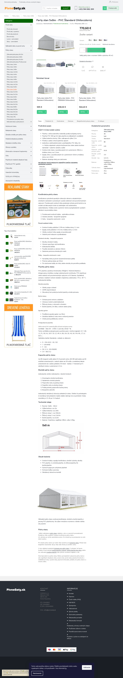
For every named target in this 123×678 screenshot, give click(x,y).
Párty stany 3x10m (12, 72)
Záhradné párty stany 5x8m (109, 130)
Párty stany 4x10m (12, 82)
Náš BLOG (72, 602)
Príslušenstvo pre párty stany (15, 119)
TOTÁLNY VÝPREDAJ (13, 177)
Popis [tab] (40, 121)
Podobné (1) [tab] (49, 121)
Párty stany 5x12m (12, 94)
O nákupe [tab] (101, 121)
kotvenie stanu (74, 543)
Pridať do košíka (95, 50)
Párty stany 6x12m (12, 104)
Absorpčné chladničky (13, 181)
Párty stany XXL (11, 117)
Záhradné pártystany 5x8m (14, 57)
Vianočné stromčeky (12, 172)
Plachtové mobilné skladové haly (16, 160)
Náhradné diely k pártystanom (15, 122)
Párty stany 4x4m (12, 74)
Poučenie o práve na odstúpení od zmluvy (77, 637)
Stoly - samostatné (12, 41)
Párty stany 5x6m (12, 87)
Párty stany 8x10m (12, 109)
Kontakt (71, 593)
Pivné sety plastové (12, 34)
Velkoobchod (73, 608)
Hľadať (65, 8)
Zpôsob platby (73, 612)
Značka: (79, 24)
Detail (40, 112)
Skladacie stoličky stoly (13, 143)
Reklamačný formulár (75, 621)
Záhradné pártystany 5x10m (15, 59)
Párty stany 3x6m (12, 67)
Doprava (71, 597)
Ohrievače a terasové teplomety (16, 151)
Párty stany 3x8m (12, 69)
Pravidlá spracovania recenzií (78, 631)
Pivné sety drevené (12, 29)
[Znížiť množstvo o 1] (86, 51)
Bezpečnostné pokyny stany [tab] (85, 121)
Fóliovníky (9, 168)
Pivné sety (9, 25)
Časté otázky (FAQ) (75, 599)
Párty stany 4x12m (12, 84)
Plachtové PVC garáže (13, 164)
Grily (7, 156)
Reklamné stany (11, 130)
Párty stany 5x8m (12, 89)
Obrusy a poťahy (11, 147)
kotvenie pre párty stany (61, 548)
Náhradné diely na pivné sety (15, 46)
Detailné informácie (86, 61)
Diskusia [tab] (70, 121)
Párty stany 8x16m (12, 114)
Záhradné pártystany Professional (16, 62)
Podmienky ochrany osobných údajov (30, 2)
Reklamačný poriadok (75, 618)
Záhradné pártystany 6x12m (15, 54)
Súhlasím (86, 667)
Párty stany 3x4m (12, 64)
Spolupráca (72, 605)
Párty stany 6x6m (12, 97)
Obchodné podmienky (10, 2)
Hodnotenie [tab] (60, 121)
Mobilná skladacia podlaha (14, 139)
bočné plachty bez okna (74, 550)
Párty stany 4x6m (12, 77)
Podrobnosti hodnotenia (60, 24)
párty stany (53, 533)
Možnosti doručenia (109, 44)
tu (66, 668)
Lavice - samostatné (12, 39)
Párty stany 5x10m (12, 92)
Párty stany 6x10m (12, 102)
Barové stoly (10, 37)
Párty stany (9, 50)
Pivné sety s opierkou (13, 31)
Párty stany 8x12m (12, 112)
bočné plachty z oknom (59, 550)
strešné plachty (51, 552)
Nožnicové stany (11, 126)
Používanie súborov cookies (77, 628)
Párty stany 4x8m (12, 79)
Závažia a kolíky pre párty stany (16, 135)
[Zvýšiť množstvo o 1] (86, 49)
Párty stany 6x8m (12, 99)
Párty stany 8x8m (12, 107)
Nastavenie (37, 673)
